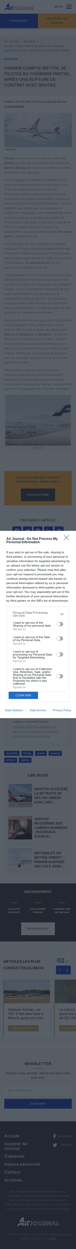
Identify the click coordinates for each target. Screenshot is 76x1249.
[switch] (59, 624)
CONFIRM (23, 695)
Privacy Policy (62, 710)
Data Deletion (14, 710)
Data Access (38, 710)
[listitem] (38, 614)
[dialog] (38, 624)
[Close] (68, 539)
